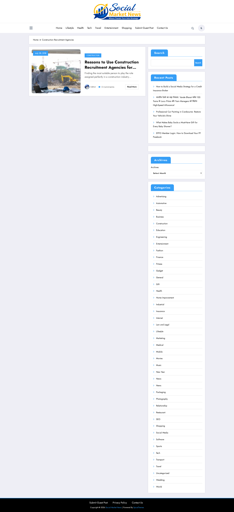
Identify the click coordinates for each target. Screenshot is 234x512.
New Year (160, 371)
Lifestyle (70, 28)
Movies (159, 358)
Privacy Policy (120, 502)
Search (159, 53)
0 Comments (108, 87)
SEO (158, 419)
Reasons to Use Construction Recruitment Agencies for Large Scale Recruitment (112, 64)
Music (158, 365)
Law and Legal (162, 324)
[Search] (192, 28)
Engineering (161, 237)
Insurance (160, 311)
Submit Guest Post (144, 28)
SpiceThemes (138, 507)
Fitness (159, 263)
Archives (155, 167)
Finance (159, 257)
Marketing (160, 338)
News (158, 378)
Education (160, 230)
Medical (159, 345)
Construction (93, 55)
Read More (132, 86)
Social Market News (114, 507)
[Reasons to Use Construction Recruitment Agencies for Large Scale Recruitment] (56, 71)
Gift (158, 284)
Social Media (162, 432)
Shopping (127, 28)
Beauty (159, 210)
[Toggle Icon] (31, 28)
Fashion (159, 250)
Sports (159, 446)
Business (160, 216)
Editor (93, 87)
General (159, 277)
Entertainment (111, 28)
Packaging (161, 392)
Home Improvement (165, 297)
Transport (160, 459)
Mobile (159, 351)
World (159, 486)
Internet (159, 318)
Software (160, 439)
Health (80, 28)
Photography (162, 398)
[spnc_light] (201, 28)
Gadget (159, 270)
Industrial (160, 304)
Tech (89, 28)
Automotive (161, 203)
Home (59, 28)
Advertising (161, 196)
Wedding (160, 480)
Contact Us (162, 28)
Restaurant (160, 412)
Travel (98, 28)
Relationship (161, 405)
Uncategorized (162, 473)
